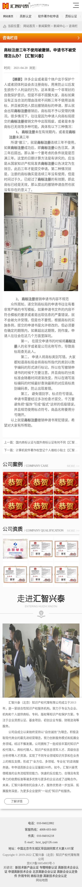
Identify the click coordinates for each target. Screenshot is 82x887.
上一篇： (41, 442)
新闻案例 (44, 26)
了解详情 (16, 801)
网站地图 (41, 880)
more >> (73, 466)
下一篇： (41, 450)
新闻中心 (59, 26)
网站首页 (8, 16)
